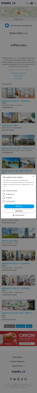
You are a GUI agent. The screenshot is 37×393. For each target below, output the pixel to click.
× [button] (33, 176)
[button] (18, 215)
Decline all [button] (19, 211)
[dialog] (18, 196)
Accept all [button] (19, 206)
